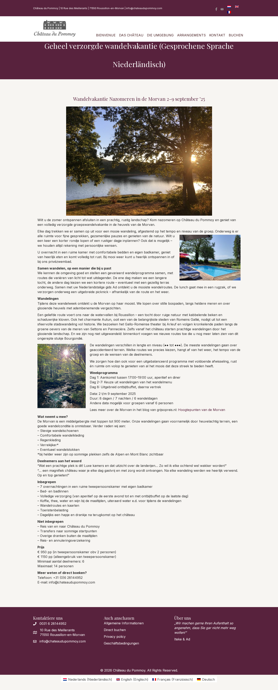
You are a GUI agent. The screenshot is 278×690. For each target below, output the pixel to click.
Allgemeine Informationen (124, 623)
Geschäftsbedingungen (121, 643)
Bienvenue (106, 35)
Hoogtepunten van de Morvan (201, 410)
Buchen (236, 35)
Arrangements (191, 35)
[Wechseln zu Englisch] (237, 6)
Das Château (131, 35)
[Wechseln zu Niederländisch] (229, 6)
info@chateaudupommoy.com (144, 8)
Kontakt (217, 35)
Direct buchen (115, 630)
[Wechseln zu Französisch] (229, 12)
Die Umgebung (160, 35)
